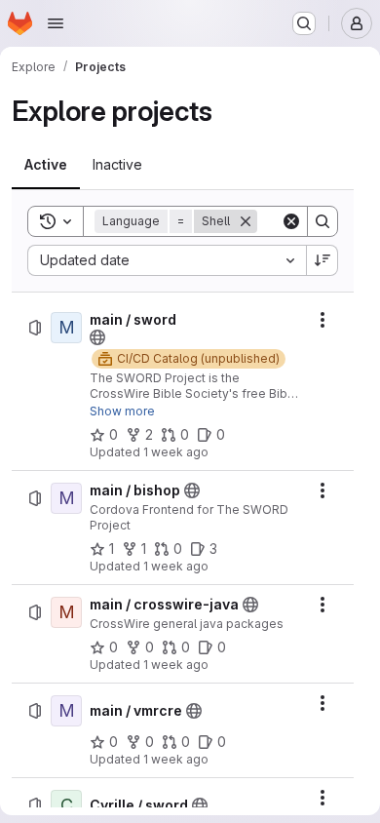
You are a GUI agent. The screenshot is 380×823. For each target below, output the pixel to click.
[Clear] (291, 221)
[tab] (46, 164)
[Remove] (245, 221)
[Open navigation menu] (55, 23)
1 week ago (176, 452)
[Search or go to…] (304, 23)
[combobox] (166, 260)
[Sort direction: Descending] (322, 260)
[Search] (322, 221)
